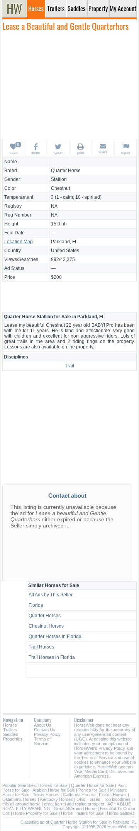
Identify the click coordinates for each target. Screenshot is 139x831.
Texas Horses (46, 794)
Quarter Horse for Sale (92, 785)
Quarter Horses (45, 615)
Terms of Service (42, 741)
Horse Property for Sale (35, 813)
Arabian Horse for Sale (53, 790)
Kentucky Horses (56, 799)
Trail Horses (41, 647)
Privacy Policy (47, 734)
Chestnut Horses (46, 626)
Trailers (10, 729)
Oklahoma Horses (19, 799)
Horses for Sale (53, 785)
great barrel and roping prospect (74, 804)
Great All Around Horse (75, 808)
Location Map (18, 241)
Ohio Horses (88, 799)
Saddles (10, 734)
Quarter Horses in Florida (55, 636)
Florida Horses (113, 794)
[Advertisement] (69, 85)
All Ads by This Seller (51, 594)
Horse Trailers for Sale (82, 813)
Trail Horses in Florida (52, 657)
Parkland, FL (64, 241)
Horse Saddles (121, 813)
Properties (12, 739)
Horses (10, 725)
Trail (69, 366)
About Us (42, 725)
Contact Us (44, 729)
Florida (36, 605)
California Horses (79, 794)
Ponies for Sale (92, 790)
